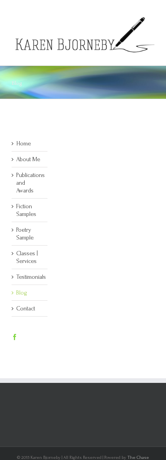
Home (23, 143)
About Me (28, 159)
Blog (21, 292)
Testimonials (31, 276)
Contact (25, 308)
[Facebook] (15, 337)
